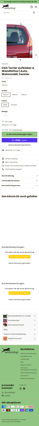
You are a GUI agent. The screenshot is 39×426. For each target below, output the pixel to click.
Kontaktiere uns (26, 356)
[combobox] (19, 12)
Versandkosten (17, 130)
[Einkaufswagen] (31, 6)
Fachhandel (24, 359)
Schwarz (14, 105)
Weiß (5, 105)
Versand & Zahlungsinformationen (28, 369)
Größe (4, 91)
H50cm (24, 95)
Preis (4, 82)
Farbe (4, 101)
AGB (21, 362)
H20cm (6, 95)
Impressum (24, 376)
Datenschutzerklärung (28, 373)
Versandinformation (11, 181)
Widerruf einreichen (27, 378)
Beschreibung (8, 176)
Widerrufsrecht (25, 365)
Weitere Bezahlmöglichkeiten (19, 145)
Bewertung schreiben (19, 257)
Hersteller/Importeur (11, 185)
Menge (5, 111)
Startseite (5, 64)
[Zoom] (36, 55)
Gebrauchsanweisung (28, 353)
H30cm (15, 95)
